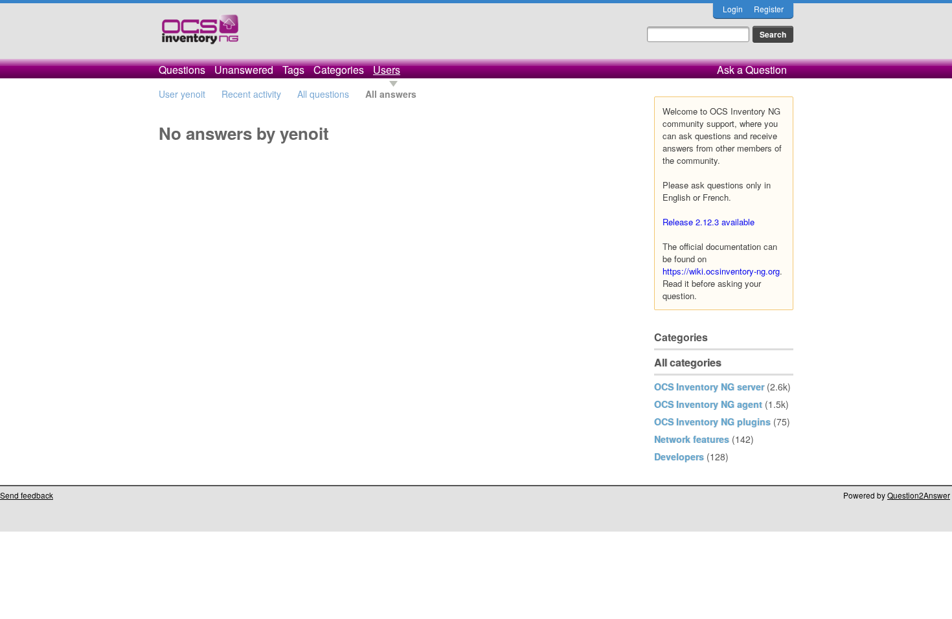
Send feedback (26, 495)
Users (386, 69)
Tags (293, 69)
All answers (390, 93)
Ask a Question (752, 69)
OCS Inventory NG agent (708, 404)
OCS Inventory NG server (709, 386)
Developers (679, 456)
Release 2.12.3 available (708, 222)
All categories (687, 362)
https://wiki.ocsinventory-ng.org (721, 271)
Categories (338, 69)
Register (769, 8)
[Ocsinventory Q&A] (200, 34)
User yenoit (182, 93)
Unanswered (243, 69)
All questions (323, 93)
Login (733, 8)
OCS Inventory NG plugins (712, 421)
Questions (182, 69)
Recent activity (251, 93)
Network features (691, 439)
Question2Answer (918, 495)
